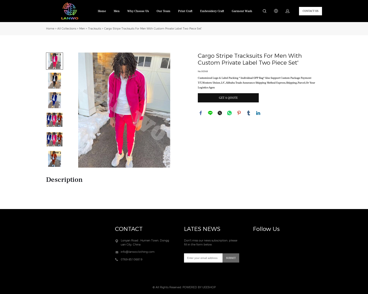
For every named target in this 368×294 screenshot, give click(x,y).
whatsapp (229, 113)
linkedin (258, 113)
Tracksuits (94, 28)
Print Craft (185, 11)
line (210, 113)
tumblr (248, 113)
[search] (264, 11)
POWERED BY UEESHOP (199, 287)
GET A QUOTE (228, 98)
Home (102, 11)
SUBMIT (231, 258)
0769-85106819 (131, 259)
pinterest (239, 113)
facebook (201, 113)
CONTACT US (310, 11)
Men (117, 11)
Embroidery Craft (212, 11)
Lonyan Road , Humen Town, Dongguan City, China (145, 242)
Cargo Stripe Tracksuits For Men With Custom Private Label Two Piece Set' (153, 28)
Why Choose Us (138, 11)
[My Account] (287, 11)
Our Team (163, 11)
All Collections (66, 28)
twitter (220, 113)
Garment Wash (242, 11)
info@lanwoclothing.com (137, 252)
